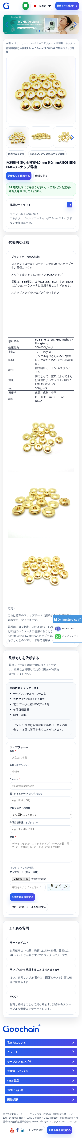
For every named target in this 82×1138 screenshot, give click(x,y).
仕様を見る (41, 175)
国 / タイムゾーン (26, 793)
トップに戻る (35, 1130)
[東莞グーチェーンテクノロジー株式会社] (6, 5)
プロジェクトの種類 (20, 807)
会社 (19, 765)
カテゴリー (20, 43)
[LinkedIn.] (22, 1130)
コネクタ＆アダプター (41, 43)
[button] (36, 31)
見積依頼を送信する (22, 897)
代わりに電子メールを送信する (28, 906)
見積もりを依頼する (67, 5)
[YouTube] (12, 1130)
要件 (13, 836)
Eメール (15, 779)
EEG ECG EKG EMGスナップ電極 (47, 153)
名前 (13, 750)
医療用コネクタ (64, 43)
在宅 (8, 43)
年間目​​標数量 (24, 822)
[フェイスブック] (17, 1130)
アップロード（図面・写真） (24, 872)
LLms (62, 1121)
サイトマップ (51, 1121)
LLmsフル (72, 1121)
